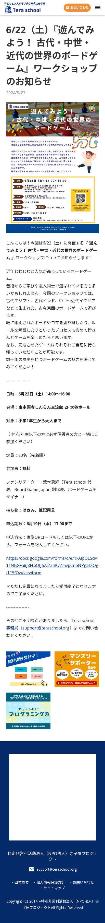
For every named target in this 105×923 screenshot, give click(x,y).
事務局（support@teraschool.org (38, 628)
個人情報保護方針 (50, 882)
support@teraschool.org (57, 869)
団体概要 (22, 882)
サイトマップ (54, 888)
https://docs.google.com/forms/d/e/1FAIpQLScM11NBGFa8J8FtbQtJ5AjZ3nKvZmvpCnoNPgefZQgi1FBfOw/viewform (52, 565)
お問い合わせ (83, 882)
